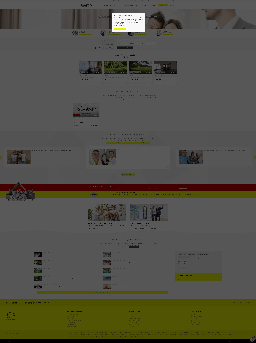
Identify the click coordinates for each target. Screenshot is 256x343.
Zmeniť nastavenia (131, 28)
